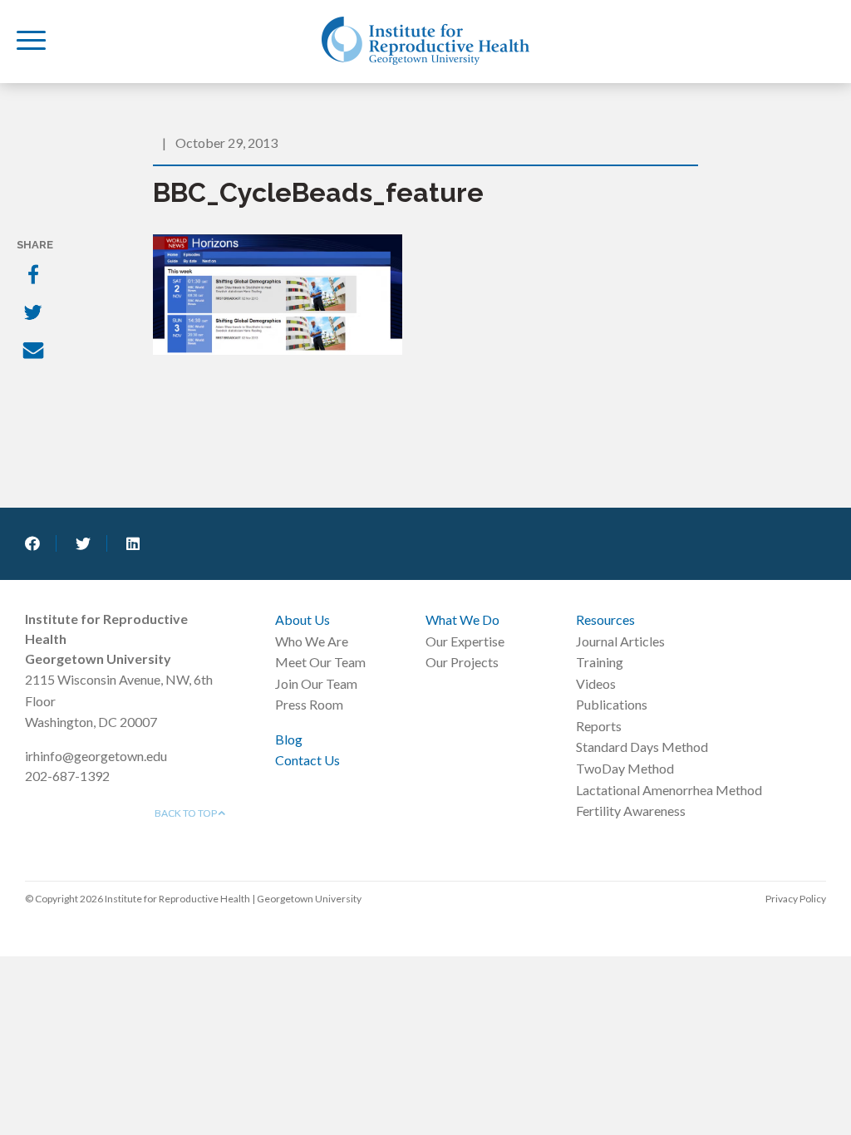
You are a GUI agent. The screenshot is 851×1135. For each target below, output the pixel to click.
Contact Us (307, 760)
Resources (605, 619)
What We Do (462, 619)
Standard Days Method (642, 746)
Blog (289, 739)
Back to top (187, 813)
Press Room (309, 704)
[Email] (35, 352)
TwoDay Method (625, 768)
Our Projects (462, 662)
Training (599, 662)
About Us (302, 619)
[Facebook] (35, 276)
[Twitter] (35, 314)
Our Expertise (465, 641)
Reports (599, 726)
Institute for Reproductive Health (425, 41)
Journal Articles (620, 641)
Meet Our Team (320, 662)
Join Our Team (316, 683)
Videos (596, 683)
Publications (611, 704)
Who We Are (311, 641)
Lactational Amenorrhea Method (669, 790)
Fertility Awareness (631, 810)
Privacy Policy (795, 898)
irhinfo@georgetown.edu (96, 756)
